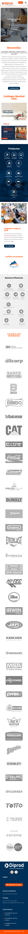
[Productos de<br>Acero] (14, 191)
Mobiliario (9, 166)
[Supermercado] (18, 173)
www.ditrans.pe (8, 235)
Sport (18, 166)
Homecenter (9, 176)
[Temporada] (7, 154)
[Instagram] (16, 872)
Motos (8, 185)
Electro (21, 158)
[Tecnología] (14, 154)
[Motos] (8, 181)
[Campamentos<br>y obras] (18, 181)
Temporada (7, 158)
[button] (25, 2)
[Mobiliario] (9, 163)
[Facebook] (11, 872)
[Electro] (21, 154)
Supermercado (18, 176)
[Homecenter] (8, 173)
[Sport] (18, 163)
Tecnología (14, 158)
